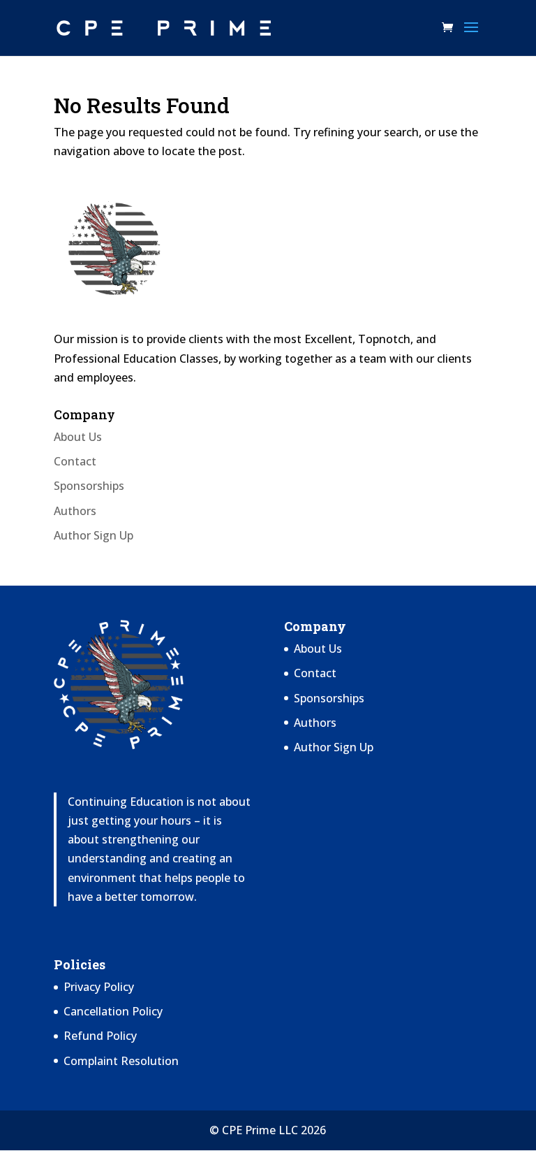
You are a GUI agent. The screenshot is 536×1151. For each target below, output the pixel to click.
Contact (75, 461)
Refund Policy (100, 1035)
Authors (75, 511)
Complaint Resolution (121, 1061)
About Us (78, 436)
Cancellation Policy (113, 1011)
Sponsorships (89, 485)
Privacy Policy (99, 986)
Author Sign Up (93, 535)
